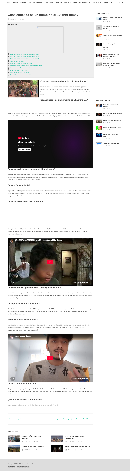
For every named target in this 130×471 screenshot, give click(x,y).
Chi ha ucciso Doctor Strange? (112, 113)
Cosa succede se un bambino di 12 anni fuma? (24, 56)
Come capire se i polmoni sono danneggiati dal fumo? (26, 65)
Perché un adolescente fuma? (19, 70)
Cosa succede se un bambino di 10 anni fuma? (24, 54)
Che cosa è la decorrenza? (111, 143)
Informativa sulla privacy (23, 466)
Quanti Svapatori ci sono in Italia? (20, 75)
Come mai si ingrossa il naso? (112, 127)
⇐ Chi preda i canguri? (14, 419)
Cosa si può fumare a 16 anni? (19, 72)
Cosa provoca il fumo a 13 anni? (20, 68)
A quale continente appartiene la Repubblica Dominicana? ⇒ (74, 419)
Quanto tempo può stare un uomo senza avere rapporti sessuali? (111, 45)
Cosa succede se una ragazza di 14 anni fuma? (24, 59)
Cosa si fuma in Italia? (17, 61)
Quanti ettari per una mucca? (112, 120)
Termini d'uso (11, 466)
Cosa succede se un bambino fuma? (21, 63)
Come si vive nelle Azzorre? (32, 447)
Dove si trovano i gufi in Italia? (77, 447)
